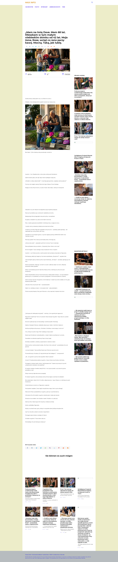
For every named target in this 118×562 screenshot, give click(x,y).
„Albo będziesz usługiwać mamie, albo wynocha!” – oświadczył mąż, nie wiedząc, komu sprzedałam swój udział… (83, 338)
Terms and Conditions (37, 554)
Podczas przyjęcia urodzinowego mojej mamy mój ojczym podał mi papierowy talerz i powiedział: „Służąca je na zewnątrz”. (83, 94)
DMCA (51, 554)
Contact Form (56, 554)
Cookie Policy (46, 554)
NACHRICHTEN (29, 7)
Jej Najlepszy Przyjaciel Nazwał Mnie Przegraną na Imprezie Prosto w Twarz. (83, 157)
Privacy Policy (28, 554)
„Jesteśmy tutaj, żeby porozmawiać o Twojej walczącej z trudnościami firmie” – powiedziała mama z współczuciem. (82, 178)
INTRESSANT (44, 7)
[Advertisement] (59, 20)
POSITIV (37, 7)
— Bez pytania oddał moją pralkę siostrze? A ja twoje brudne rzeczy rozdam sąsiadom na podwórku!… (81, 359)
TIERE (63, 7)
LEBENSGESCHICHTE (54, 7)
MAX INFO (30, 2)
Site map (62, 554)
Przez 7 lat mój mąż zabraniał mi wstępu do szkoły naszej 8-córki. (83, 137)
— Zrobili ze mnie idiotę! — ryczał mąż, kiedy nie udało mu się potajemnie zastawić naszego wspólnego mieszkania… (83, 200)
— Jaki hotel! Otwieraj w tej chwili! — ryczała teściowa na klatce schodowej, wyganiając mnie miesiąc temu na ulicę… (83, 292)
